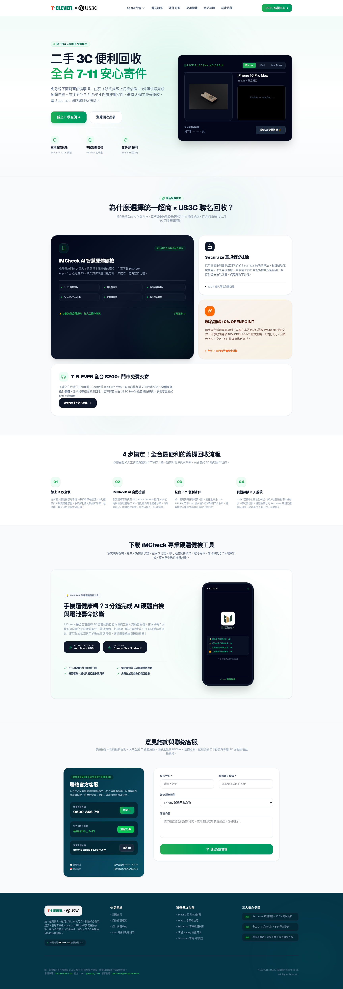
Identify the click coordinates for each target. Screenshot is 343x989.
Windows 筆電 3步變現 (190, 938)
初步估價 (226, 8)
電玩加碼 (157, 8)
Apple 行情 (134, 8)
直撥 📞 (127, 810)
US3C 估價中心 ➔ (277, 8)
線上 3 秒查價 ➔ (68, 117)
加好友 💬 (125, 829)
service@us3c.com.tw (126, 973)
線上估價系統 (119, 926)
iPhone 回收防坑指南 (189, 914)
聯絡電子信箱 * (227, 776)
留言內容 (165, 813)
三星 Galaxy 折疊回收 (189, 932)
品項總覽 (192, 8)
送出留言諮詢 (219, 849)
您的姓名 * (166, 776)
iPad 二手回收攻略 (188, 920)
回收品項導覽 (119, 920)
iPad (262, 65)
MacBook (276, 65)
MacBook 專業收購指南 (191, 926)
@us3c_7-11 (93, 973)
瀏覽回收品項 (105, 117)
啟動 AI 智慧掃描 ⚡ (270, 130)
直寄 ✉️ (127, 848)
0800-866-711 (63, 973)
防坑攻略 (209, 8)
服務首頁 (117, 914)
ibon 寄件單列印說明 (123, 932)
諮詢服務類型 (167, 794)
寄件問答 (174, 8)
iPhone (249, 65)
